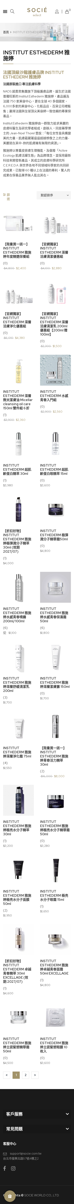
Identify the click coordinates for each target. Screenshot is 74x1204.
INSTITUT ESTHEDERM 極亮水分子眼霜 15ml (54, 895)
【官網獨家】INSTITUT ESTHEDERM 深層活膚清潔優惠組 (54, 250)
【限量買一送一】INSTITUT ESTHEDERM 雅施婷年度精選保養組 (17, 250)
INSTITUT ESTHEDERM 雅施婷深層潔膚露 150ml (55, 682)
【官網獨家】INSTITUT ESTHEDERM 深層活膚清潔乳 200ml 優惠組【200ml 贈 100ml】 (54, 324)
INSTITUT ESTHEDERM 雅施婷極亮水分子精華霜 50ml (55, 828)
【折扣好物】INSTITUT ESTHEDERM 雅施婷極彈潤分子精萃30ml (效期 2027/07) (17, 541)
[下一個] (35, 1075)
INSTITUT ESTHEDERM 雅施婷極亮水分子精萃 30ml (17, 828)
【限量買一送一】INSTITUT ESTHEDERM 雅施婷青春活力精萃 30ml (54, 756)
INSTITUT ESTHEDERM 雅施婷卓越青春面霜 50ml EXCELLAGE (54, 967)
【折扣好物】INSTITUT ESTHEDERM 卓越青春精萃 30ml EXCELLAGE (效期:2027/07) (17, 971)
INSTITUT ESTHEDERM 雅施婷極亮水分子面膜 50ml (17, 897)
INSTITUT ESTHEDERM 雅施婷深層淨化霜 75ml (17, 752)
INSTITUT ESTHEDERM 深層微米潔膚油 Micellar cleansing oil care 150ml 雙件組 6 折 (18, 400)
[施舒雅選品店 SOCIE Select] (37, 11)
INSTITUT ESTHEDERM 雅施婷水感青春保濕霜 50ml (54, 615)
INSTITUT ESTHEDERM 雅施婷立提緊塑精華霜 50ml (17, 1045)
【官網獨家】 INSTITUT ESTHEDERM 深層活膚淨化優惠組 (17, 320)
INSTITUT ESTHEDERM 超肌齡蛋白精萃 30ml (17, 469)
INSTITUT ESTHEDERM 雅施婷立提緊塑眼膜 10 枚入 (54, 1045)
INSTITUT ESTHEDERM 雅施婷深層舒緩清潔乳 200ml (17, 684)
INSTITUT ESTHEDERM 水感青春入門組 (54, 396)
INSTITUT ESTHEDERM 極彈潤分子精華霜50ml (54, 535)
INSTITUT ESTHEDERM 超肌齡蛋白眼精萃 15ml (54, 469)
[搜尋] (12, 11)
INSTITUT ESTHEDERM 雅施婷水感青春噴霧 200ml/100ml (17, 615)
